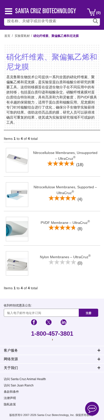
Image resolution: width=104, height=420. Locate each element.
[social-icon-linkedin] (63, 323)
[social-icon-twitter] (48, 323)
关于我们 (11, 368)
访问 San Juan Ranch (19, 385)
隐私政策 (10, 404)
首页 (7, 36)
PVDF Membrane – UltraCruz (65, 222)
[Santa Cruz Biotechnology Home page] (45, 12)
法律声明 (10, 398)
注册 (88, 312)
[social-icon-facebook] (34, 323)
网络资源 (11, 359)
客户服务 (11, 350)
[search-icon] (95, 20)
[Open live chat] (92, 409)
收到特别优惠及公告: (18, 305)
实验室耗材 (22, 36)
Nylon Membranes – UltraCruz (65, 256)
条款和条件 (11, 391)
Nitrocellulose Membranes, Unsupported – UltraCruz (65, 156)
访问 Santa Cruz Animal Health (25, 379)
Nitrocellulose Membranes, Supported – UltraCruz (65, 190)
